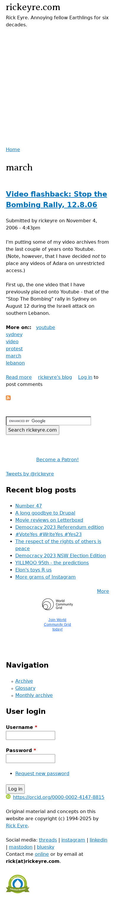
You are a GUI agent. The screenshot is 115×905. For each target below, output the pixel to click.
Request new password (42, 773)
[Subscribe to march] (8, 398)
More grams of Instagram (45, 577)
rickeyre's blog (55, 377)
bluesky (45, 847)
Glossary (25, 688)
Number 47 (28, 506)
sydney (14, 334)
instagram (73, 840)
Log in (85, 377)
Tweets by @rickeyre (30, 474)
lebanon (15, 363)
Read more (19, 377)
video (12, 341)
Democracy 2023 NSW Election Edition (60, 555)
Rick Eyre (17, 826)
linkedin (98, 840)
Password (21, 750)
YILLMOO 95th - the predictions (52, 563)
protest (14, 349)
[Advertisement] (57, 86)
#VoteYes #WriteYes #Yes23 (48, 534)
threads (48, 840)
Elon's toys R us (33, 570)
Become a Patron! (57, 459)
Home (13, 149)
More (103, 591)
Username (21, 727)
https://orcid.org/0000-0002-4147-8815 (58, 797)
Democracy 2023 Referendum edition (59, 527)
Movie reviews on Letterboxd (49, 520)
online (42, 854)
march (13, 356)
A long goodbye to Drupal (45, 513)
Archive (24, 681)
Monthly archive (34, 695)
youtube (45, 327)
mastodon (20, 847)
